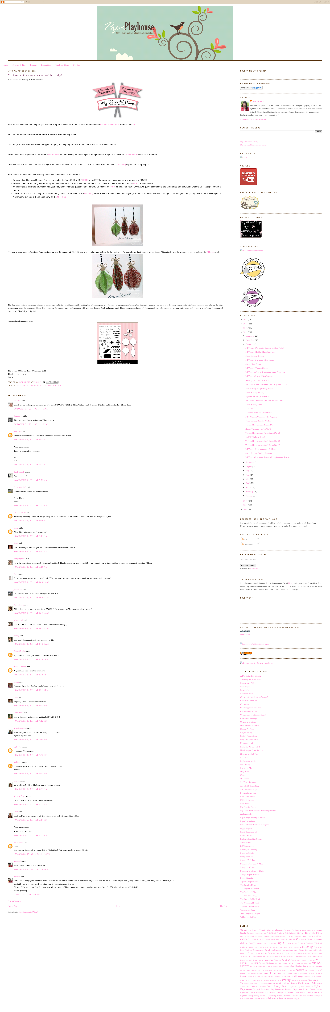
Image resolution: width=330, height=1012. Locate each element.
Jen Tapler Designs (248, 782)
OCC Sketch (310, 970)
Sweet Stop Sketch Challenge (253, 986)
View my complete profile (253, 119)
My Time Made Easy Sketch (268, 970)
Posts (246, 539)
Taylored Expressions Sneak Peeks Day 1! (262, 445)
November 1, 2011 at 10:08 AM (31, 597)
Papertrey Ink (305, 973)
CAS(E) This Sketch (249, 939)
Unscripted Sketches (290, 995)
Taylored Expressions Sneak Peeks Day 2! (262, 441)
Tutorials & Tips (19, 64)
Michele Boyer (19, 796)
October (249, 344)
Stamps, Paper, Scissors (249, 874)
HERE (85, 180)
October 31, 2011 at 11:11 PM (31, 408)
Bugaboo (274, 936)
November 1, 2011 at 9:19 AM (31, 566)
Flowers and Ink (246, 743)
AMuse (304, 930)
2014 (245, 319)
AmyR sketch (311, 930)
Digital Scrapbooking (307, 950)
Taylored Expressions (249, 881)
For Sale (76, 64)
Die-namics (53, 155)
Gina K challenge (296, 953)
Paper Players (282, 973)
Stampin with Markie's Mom (251, 863)
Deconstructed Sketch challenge (266, 950)
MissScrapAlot (20, 728)
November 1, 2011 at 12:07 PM (31, 674)
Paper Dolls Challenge (254, 973)
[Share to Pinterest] (57, 382)
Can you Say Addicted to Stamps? (254, 697)
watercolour (311, 995)
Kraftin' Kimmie (280, 956)
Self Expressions (247, 845)
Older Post (223, 906)
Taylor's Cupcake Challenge (301, 986)
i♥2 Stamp (244, 778)
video (304, 995)
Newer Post (12, 906)
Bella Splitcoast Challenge (294, 933)
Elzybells (318, 950)
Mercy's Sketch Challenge (285, 960)
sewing (286, 979)
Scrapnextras (245, 842)
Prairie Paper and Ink (248, 831)
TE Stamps (289, 992)
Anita (16, 543)
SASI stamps (297, 976)
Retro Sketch (286, 976)
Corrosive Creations (248, 721)
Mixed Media (262, 966)
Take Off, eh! (250, 408)
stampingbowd (19, 558)
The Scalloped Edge (248, 892)
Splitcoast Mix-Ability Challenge (255, 983)
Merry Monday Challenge (306, 960)
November (250, 339)
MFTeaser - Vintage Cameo (256, 368)
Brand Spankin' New (109, 125)
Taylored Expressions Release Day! (259, 424)
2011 (245, 332)
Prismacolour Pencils (255, 976)
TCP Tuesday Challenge (273, 992)
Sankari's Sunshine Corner (251, 838)
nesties (300, 969)
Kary (16, 573)
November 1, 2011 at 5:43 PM (30, 773)
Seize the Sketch (275, 980)
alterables (279, 930)
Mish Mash (244, 803)
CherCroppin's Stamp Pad (250, 707)
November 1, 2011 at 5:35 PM (30, 755)
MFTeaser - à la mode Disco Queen (259, 359)
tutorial (269, 995)
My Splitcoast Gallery (249, 141)
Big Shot (243, 936)
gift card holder (278, 953)
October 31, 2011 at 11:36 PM (31, 424)
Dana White (18, 712)
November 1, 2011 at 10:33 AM (31, 628)
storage (319, 983)
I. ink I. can (245, 757)
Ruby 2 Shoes (246, 835)
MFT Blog (121, 165)
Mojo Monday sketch (299, 966)
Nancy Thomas (20, 666)
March (249, 487)
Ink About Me (246, 768)
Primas (243, 976)
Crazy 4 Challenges (271, 947)
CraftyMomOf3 (20, 487)
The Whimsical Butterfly (250, 902)
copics (281, 942)
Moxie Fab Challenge (248, 970)
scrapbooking (308, 976)
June (248, 474)
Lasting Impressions (314, 956)
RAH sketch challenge (272, 976)
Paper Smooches (293, 973)
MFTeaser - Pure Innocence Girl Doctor (261, 449)
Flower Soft (244, 953)
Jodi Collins (18, 842)
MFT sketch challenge (283, 963)
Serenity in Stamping (248, 849)
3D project (244, 930)
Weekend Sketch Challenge (256, 998)
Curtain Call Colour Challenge (289, 947)
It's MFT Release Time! (255, 437)
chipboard (291, 939)
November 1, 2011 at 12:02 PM (31, 659)
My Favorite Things (248, 807)
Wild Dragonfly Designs (250, 913)
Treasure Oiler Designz (249, 906)
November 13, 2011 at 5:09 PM (31, 869)
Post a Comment (14, 901)
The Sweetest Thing (248, 895)
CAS (319, 936)
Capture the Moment (248, 700)
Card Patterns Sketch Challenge (289, 936)
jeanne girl (18, 589)
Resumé (33, 64)
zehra (16, 527)
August (249, 466)
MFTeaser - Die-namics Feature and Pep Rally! (264, 347)
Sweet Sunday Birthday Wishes (258, 420)
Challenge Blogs (62, 64)
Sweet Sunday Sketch (277, 986)
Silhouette (304, 980)
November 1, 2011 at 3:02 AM (31, 464)
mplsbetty (18, 746)
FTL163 (210, 252)
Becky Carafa (19, 651)
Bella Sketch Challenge (275, 933)
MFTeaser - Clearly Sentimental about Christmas (265, 372)
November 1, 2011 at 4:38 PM (30, 739)
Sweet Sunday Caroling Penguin (258, 453)
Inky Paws (244, 771)
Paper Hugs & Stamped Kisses (252, 817)
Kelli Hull (18, 400)
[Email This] (47, 382)
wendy (16, 635)
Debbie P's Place (247, 728)
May (248, 479)
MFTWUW (254, 966)
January (249, 495)
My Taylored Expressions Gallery (254, 144)
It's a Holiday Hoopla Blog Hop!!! (259, 388)
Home (5, 64)
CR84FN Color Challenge (256, 947)
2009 (245, 505)
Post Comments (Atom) (28, 911)
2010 (245, 500)
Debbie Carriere (20, 512)
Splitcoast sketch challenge (278, 983)
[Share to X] (52, 382)
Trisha (16, 681)
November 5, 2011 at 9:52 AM (31, 835)
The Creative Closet (248, 885)
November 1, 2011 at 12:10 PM (31, 690)
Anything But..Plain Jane (250, 679)
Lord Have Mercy (247, 796)
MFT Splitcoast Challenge (301, 963)
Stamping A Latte (247, 867)
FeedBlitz (254, 568)
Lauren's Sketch (246, 960)
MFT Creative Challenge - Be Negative (261, 416)
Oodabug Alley (246, 814)
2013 (245, 323)
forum (112, 187)
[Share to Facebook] (54, 382)
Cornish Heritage (291, 943)
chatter (261, 939)
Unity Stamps (277, 995)
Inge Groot (18, 431)
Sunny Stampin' (246, 877)
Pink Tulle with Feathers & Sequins (254, 824)
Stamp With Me (246, 856)
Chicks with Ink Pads (248, 711)
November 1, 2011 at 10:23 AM (31, 613)
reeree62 (17, 861)
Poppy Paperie (246, 828)
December (250, 335)
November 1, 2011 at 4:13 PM (30, 720)
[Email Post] (44, 382)
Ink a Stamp (245, 764)
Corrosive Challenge (305, 943)
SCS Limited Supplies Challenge (259, 980)
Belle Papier (245, 686)
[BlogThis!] (50, 382)
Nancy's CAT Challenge (286, 970)
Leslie (16, 811)
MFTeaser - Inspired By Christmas (259, 376)
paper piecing (269, 973)
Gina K (286, 953)
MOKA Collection (315, 966)
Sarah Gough (19, 471)
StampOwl (18, 415)
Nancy (291, 583)
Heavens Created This (249, 753)
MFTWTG (244, 966)
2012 (245, 328)
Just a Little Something (249, 785)
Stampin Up (296, 983)
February (250, 491)
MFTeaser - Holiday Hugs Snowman (260, 351)
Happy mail (307, 953)
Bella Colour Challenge (258, 933)
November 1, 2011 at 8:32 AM (31, 551)
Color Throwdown (255, 943)
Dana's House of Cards (249, 725)
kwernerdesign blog (248, 792)
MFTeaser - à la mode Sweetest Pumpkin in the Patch (267, 457)
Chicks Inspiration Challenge (276, 939)
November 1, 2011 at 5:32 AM (31, 505)
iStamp (243, 775)
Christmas (21, 385)
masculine (268, 959)
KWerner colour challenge (296, 956)
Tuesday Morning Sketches (256, 995)
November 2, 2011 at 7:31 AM (31, 789)
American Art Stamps (292, 930)
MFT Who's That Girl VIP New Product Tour (263, 400)
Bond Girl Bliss (246, 693)
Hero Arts (315, 953)
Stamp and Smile (247, 853)
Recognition (46, 64)
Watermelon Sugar (247, 909)
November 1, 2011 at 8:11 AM (31, 536)
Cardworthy (245, 704)
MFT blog (61, 197)
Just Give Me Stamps (248, 789)
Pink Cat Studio (316, 973)
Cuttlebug (306, 946)
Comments (248, 544)
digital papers (293, 950)
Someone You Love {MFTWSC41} (259, 412)
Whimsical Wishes (277, 998)
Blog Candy (258, 936)
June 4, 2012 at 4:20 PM (27, 894)
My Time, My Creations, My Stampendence (258, 810)
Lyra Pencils (258, 960)
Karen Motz (259, 101)
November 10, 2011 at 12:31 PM (32, 853)
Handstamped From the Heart (252, 750)
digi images (283, 950)
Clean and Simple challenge (41, 385)
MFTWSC (317, 963)
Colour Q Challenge (269, 943)
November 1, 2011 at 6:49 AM (31, 520)
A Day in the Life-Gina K (250, 675)
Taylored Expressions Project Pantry (300, 989)
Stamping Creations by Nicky (252, 870)
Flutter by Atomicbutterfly (250, 746)
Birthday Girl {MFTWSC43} (257, 380)
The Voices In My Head (250, 899)
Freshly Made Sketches (258, 953)
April (248, 483)
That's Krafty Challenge (304, 992)
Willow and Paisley (248, 916)
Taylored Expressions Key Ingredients (268, 989)
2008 (245, 509)
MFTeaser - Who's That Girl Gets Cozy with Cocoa (266, 384)
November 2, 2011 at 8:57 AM (31, 804)
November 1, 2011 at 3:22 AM (31, 480)
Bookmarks (266, 936)
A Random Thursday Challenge (262, 930)
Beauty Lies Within (248, 682)
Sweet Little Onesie (253, 364)
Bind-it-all (250, 936)
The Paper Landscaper (249, 888)
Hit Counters (245, 634)
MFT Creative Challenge (264, 963)
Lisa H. (17, 780)
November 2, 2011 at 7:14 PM (30, 819)
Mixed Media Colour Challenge (278, 966)
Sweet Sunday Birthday (255, 392)
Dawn (16, 697)
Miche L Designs (247, 799)
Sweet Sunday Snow (253, 404)
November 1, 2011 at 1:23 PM (30, 705)
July (248, 470)
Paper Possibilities (247, 821)
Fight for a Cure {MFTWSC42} (258, 396)
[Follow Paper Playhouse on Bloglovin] (251, 88)
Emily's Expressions (248, 736)
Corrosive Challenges (248, 718)
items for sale (257, 956)
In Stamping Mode (247, 760)
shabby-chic (295, 980)
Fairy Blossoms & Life (249, 739)
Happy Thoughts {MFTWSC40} (258, 428)
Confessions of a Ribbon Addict (253, 714)
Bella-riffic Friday (313, 932)
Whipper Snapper (293, 998)
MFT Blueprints (246, 963)
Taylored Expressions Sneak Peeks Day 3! (262, 432)
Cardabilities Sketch (309, 936)
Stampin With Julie (248, 860)
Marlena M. (18, 620)
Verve (300, 995)
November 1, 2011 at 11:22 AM (31, 643)
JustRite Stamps (269, 956)
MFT (135, 125)
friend (270, 953)
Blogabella (244, 690)
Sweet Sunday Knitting (254, 355)
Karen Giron (19, 604)
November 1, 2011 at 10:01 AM (31, 582)
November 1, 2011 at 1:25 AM (31, 439)
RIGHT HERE (131, 155)
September (250, 462)
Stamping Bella (309, 983)
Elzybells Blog (246, 732)
